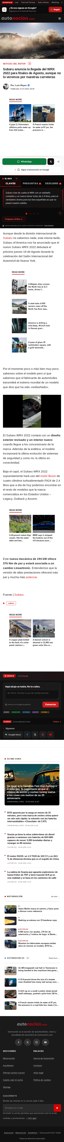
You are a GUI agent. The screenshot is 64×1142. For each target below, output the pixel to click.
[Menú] (60, 18)
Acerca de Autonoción (43, 1058)
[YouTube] (45, 1042)
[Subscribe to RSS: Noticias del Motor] (29, 63)
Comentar (50, 704)
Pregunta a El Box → (13, 219)
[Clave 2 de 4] (30, 213)
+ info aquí (31, 1118)
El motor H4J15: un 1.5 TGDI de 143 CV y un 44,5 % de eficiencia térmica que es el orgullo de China (33, 857)
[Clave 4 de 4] (37, 213)
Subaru (7, 238)
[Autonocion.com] (17, 17)
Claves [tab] (11, 183)
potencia (31, 577)
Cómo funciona (48, 225)
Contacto (37, 1065)
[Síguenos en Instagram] (42, 734)
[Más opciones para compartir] (58, 161)
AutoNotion (8, 1065)
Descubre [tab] (53, 183)
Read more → (54, 958)
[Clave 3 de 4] (34, 213)
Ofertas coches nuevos (14, 1073)
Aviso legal (38, 1073)
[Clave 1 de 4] (26, 214)
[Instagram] (36, 1042)
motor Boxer (48, 476)
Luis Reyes (21, 85)
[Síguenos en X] (35, 734)
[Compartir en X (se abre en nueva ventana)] (50, 161)
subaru (11, 603)
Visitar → (57, 722)
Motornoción (9, 1058)
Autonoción (9, 1133)
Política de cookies (42, 1080)
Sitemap (6, 1087)
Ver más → (55, 896)
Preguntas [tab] (31, 183)
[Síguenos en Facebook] (27, 734)
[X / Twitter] (27, 1042)
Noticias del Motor (14, 64)
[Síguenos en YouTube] (50, 734)
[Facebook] (18, 1042)
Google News (14, 734)
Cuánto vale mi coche (13, 1080)
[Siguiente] (60, 213)
